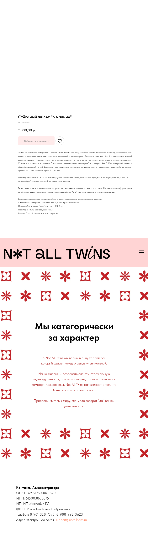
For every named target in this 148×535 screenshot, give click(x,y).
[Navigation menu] (141, 252)
